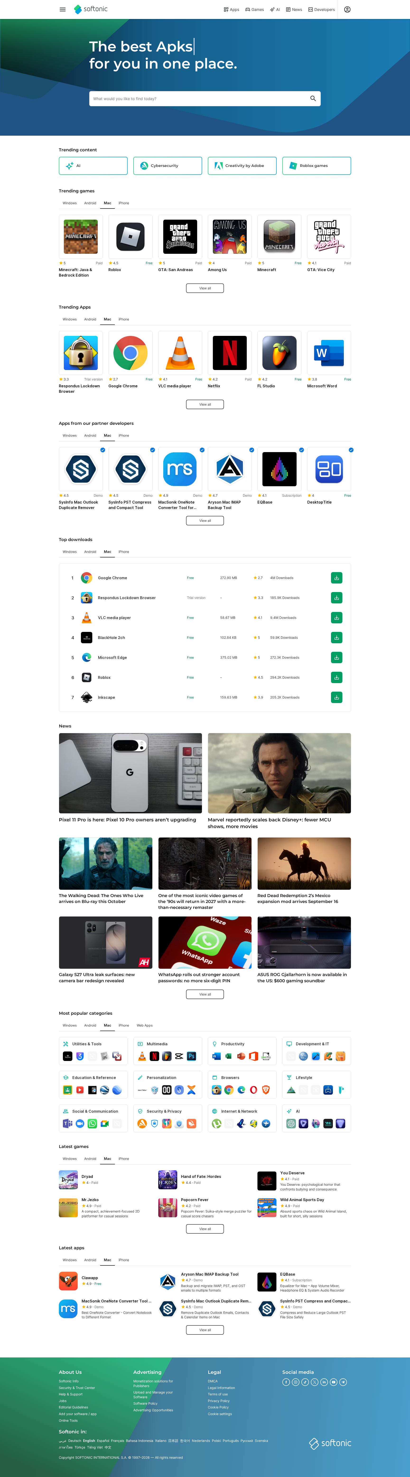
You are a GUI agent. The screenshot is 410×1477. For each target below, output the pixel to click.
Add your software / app (78, 1414)
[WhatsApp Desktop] (92, 1123)
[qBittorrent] (229, 1123)
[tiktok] (305, 1382)
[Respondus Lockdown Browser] (216, 1090)
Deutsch (74, 1441)
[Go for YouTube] (80, 1090)
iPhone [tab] (124, 203)
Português (231, 1441)
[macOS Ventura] (340, 1056)
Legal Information (221, 1388)
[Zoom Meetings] (80, 1123)
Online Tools (68, 1420)
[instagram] (295, 1382)
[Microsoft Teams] (67, 1123)
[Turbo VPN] (191, 1123)
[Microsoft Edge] (241, 1090)
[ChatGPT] (291, 1123)
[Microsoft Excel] (229, 1056)
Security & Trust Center (77, 1388)
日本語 (173, 1441)
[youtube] (333, 1382)
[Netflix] (154, 1056)
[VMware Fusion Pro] (117, 1056)
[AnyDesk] (291, 1056)
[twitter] (314, 1382)
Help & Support (71, 1394)
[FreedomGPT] (316, 1123)
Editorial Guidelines (73, 1407)
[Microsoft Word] (216, 1056)
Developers (324, 9)
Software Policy (145, 1404)
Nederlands (201, 1441)
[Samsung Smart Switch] (179, 1090)
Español (103, 1441)
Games (258, 9)
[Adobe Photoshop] (191, 1056)
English (89, 1441)
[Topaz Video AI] (303, 1123)
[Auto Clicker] (142, 1090)
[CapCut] (179, 1056)
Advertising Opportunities (153, 1410)
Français (117, 1441)
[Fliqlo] (167, 1090)
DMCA (213, 1381)
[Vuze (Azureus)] (241, 1123)
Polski (216, 1441)
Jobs (62, 1401)
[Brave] (266, 1090)
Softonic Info (69, 1381)
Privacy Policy (219, 1401)
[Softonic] (90, 9)
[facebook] (286, 1382)
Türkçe (80, 1447)
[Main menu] (62, 9)
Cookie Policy (218, 1407)
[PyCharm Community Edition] (328, 1056)
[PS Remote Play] (328, 1090)
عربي (62, 1441)
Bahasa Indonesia (139, 1441)
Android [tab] (90, 203)
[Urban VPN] (179, 1123)
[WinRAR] (92, 1056)
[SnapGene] (340, 1090)
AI (278, 9)
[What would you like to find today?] (313, 98)
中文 (108, 1447)
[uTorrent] (216, 1123)
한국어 (185, 1441)
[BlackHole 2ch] (67, 1056)
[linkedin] (324, 1382)
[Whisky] (303, 1090)
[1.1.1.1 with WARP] (167, 1123)
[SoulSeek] (266, 1123)
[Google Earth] (104, 1090)
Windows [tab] (70, 203)
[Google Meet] (104, 1123)
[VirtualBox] (154, 1090)
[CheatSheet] (104, 1056)
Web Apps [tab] (145, 1025)
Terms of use (218, 1394)
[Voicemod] (328, 1123)
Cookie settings (220, 1414)
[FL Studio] (167, 1056)
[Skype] (117, 1123)
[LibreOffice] (266, 1056)
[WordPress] (316, 1090)
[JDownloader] (253, 1123)
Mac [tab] (107, 203)
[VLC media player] (142, 1056)
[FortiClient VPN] (154, 1123)
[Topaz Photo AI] (340, 1123)
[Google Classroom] (67, 1090)
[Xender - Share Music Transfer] (191, 1090)
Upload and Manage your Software (153, 1394)
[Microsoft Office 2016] (253, 1056)
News (297, 9)
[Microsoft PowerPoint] (241, 1056)
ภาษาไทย (66, 1447)
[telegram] (343, 1382)
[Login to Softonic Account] (347, 9)
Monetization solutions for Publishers (153, 1383)
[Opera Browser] (253, 1090)
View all (205, 288)
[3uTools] (80, 1056)
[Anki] (92, 1090)
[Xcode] (316, 1056)
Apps (234, 9)
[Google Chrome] (229, 1090)
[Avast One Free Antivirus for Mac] (142, 1123)
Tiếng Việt (95, 1447)
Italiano (160, 1441)
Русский (247, 1441)
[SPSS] (303, 1056)
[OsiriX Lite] (291, 1090)
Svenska (261, 1441)
